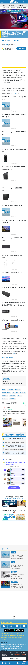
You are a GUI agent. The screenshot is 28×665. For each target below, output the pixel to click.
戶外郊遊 (20, 637)
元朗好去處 (13, 635)
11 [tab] (17, 11)
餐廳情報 (14, 637)
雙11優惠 (15, 392)
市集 (8, 633)
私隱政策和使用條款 (20, 654)
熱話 (13, 562)
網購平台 (5, 395)
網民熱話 (3, 644)
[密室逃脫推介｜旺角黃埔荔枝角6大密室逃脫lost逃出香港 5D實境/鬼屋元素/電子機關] (5, 587)
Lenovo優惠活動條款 (8, 357)
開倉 (12, 633)
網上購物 (13, 395)
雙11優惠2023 (6, 392)
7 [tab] (10, 11)
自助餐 (13, 552)
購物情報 (9, 40)
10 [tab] (15, 11)
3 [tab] (13, 9)
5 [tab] (17, 9)
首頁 (3, 40)
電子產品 (16, 40)
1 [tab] (10, 9)
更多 (24, 403)
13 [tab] (14, 13)
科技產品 (5, 398)
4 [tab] (15, 9)
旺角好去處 (4, 637)
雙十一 (20, 395)
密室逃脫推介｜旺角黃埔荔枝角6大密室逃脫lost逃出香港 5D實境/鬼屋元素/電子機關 (17, 587)
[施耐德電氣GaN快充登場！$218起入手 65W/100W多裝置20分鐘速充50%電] (5, 577)
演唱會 (5, 5)
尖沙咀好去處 (18, 633)
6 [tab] (18, 9)
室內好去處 (15, 582)
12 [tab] (18, 11)
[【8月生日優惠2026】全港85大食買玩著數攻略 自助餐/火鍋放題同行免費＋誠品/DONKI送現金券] (5, 558)
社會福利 (3, 639)
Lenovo (23, 392)
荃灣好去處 (20, 635)
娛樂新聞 (19, 8)
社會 (9, 637)
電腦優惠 (18, 389)
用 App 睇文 (22, 48)
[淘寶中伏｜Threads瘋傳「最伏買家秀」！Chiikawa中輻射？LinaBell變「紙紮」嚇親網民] (5, 568)
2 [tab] (12, 9)
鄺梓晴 (6, 45)
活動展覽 (3, 633)
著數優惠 (13, 398)
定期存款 (25, 8)
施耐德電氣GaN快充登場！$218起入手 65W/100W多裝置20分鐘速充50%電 (17, 577)
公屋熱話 (13, 8)
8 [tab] (12, 11)
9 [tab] (13, 11)
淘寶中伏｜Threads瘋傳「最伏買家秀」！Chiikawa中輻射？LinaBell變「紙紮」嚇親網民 (17, 568)
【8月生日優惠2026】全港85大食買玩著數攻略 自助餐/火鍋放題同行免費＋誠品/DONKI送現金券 (17, 558)
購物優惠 (10, 389)
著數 (4, 389)
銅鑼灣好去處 (5, 635)
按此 (16, 93)
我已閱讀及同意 (14, 658)
